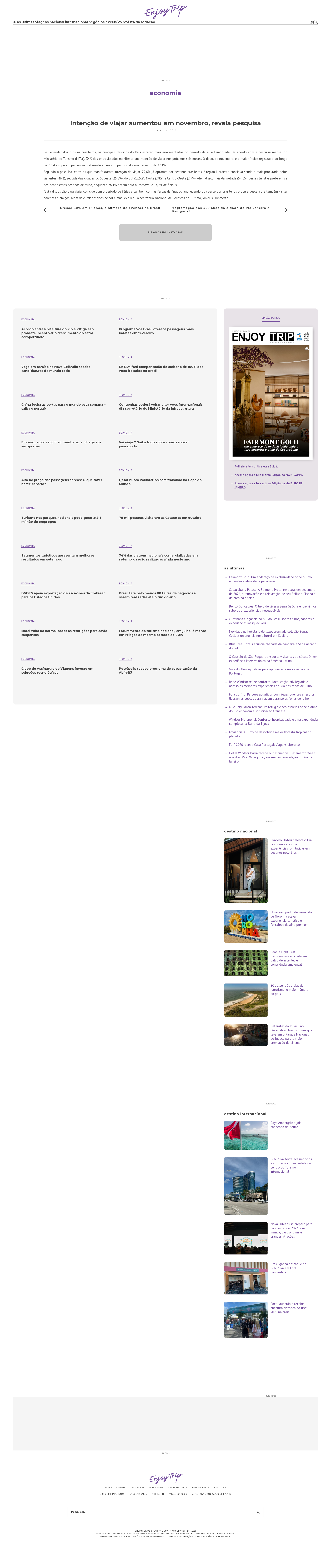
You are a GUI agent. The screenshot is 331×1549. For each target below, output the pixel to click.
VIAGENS (42, 22)
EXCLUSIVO (114, 22)
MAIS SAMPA (138, 1487)
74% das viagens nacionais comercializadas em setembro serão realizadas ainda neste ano (158, 557)
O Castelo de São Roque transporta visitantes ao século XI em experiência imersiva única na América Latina (273, 659)
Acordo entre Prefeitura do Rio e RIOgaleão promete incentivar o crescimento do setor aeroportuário (57, 333)
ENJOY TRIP (220, 1487)
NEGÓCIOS (97, 22)
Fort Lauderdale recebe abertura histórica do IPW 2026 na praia (288, 1308)
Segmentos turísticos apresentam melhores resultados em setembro (57, 557)
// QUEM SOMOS (138, 1494)
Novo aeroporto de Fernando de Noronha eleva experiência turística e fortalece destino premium (291, 918)
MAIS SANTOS (156, 1487)
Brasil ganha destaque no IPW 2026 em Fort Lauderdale (288, 1268)
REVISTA (129, 22)
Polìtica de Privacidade (217, 1536)
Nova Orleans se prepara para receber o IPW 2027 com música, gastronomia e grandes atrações (291, 1230)
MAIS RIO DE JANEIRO (116, 1487)
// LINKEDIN (158, 1494)
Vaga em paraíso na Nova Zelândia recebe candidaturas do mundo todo (56, 369)
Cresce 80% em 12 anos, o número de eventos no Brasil (110, 208)
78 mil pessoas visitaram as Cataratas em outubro (160, 518)
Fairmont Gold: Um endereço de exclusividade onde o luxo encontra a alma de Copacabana (270, 579)
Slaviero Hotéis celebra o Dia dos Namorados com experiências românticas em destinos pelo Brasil (291, 846)
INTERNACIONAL (76, 22)
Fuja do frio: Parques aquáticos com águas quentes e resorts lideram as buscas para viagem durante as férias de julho (271, 696)
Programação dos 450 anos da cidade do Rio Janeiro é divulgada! (220, 209)
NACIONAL (57, 22)
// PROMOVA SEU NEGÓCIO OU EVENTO (212, 1494)
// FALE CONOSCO (178, 1494)
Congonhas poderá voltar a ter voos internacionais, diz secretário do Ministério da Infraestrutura (161, 406)
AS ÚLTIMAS (25, 22)
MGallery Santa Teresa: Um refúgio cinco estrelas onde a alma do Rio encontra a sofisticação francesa (273, 709)
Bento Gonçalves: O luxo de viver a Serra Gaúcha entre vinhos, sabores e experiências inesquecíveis (273, 608)
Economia (125, 319)
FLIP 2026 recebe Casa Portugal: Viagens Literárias (264, 745)
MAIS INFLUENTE (200, 1487)
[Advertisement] (165, 54)
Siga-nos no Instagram (165, 232)
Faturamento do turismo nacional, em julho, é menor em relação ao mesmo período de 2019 (162, 633)
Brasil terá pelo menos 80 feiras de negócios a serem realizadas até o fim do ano (157, 595)
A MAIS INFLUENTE (177, 1487)
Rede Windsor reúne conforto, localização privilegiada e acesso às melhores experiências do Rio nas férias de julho (270, 684)
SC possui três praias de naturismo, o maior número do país (289, 989)
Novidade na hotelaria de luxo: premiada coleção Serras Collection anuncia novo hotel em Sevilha (268, 633)
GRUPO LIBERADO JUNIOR (112, 1494)
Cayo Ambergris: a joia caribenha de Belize (286, 1125)
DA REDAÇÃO (145, 22)
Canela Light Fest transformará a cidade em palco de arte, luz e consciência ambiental (288, 958)
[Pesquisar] (316, 22)
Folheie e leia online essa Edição (257, 466)
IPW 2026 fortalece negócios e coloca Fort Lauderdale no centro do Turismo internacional (291, 1165)
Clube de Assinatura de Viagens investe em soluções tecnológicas (57, 671)
